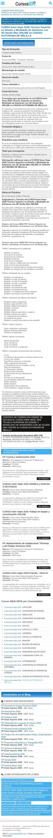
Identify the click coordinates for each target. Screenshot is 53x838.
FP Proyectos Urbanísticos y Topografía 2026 (21, 743)
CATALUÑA (18, 607)
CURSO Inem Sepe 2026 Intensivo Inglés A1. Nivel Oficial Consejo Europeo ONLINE (25, 791)
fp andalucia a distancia (23, 803)
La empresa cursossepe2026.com (16, 828)
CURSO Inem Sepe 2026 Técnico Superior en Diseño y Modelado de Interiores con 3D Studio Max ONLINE (23, 14)
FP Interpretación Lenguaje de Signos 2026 (21, 723)
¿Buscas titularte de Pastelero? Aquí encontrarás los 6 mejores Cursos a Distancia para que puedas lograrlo (24, 807)
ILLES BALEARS (20, 648)
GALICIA (16, 626)
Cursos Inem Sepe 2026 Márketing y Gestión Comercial (22, 785)
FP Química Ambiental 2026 (14, 748)
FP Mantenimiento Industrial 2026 (16, 729)
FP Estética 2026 (9, 717)
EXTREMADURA (20, 661)
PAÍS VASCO (18, 622)
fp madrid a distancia (8, 803)
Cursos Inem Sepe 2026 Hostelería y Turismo (18, 780)
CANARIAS (17, 633)
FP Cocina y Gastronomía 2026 (19, 457)
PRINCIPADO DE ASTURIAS (24, 652)
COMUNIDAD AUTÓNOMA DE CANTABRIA (25, 666)
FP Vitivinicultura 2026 (11, 766)
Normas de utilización (11, 826)
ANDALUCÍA (18, 615)
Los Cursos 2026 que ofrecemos (36, 826)
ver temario (43, 479)
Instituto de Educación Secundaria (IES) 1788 (23, 435)
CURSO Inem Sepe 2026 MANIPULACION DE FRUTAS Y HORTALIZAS (23, 798)
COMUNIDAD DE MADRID (24, 611)
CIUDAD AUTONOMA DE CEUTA (26, 676)
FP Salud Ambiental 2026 (13, 754)
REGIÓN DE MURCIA (22, 644)
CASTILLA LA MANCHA (22, 637)
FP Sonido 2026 (8, 760)
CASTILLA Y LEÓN (21, 629)
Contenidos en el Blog (16, 694)
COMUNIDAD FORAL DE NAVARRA (23, 656)
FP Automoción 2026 (10, 711)
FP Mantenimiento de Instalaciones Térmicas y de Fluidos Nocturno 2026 (26, 544)
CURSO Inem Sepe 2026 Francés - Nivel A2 (25, 573)
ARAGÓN (17, 641)
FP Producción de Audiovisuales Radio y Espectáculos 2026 (26, 735)
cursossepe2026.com (17, 834)
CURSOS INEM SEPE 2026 (12, 10)
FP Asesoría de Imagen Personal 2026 (19, 706)
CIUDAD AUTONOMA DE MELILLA (23, 681)
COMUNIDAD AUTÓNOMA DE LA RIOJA (25, 672)
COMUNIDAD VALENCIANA (24, 618)
